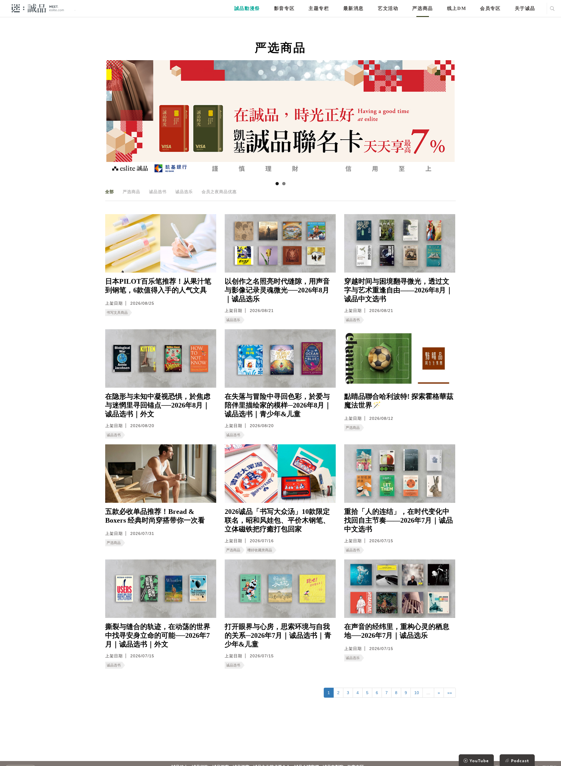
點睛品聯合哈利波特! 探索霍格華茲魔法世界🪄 (398, 401)
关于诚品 (525, 8)
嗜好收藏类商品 (259, 550)
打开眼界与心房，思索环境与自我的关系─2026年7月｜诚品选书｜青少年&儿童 (278, 635)
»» (449, 692)
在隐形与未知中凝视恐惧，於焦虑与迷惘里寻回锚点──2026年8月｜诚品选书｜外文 (157, 405)
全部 (109, 191)
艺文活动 (388, 8)
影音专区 (284, 8)
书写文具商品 (117, 313)
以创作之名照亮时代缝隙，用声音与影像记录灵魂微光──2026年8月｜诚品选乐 (277, 290)
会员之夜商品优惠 (219, 191)
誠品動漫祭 (247, 8)
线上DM (456, 8)
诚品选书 (158, 191)
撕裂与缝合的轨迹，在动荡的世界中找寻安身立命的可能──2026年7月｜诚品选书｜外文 (157, 635)
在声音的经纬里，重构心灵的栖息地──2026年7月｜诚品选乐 (396, 631)
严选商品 (422, 8)
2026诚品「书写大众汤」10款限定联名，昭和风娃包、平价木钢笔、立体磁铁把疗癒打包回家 (277, 520)
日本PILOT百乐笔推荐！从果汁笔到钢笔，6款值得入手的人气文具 (158, 286)
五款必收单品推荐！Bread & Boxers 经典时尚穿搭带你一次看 (155, 516)
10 (416, 692)
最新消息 (353, 8)
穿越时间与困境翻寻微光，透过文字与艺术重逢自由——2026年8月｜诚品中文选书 (398, 290)
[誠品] (38, 8)
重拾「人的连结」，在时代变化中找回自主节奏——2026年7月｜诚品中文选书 (398, 520)
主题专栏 (319, 8)
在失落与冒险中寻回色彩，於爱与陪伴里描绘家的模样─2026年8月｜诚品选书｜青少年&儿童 (278, 405)
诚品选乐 (184, 191)
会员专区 (490, 8)
